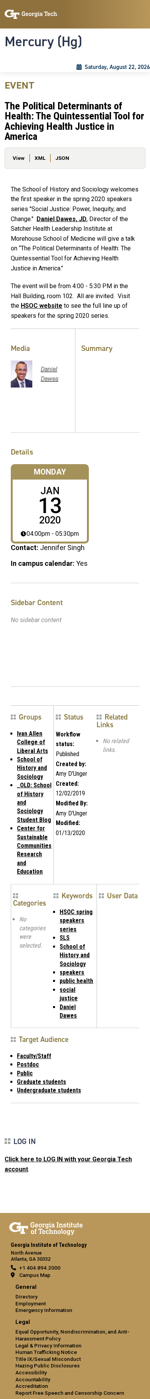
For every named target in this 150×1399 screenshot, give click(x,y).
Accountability (32, 1379)
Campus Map (34, 1275)
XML (40, 158)
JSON (62, 158)
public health (76, 981)
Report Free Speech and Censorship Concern (69, 1393)
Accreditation (31, 1386)
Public (25, 1073)
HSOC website (41, 305)
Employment (30, 1303)
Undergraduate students (49, 1090)
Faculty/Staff (34, 1056)
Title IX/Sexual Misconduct (48, 1359)
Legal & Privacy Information (48, 1345)
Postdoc (28, 1064)
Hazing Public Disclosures (47, 1365)
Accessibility (31, 1372)
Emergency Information (43, 1310)
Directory (26, 1296)
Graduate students (41, 1081)
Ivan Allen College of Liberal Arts (32, 742)
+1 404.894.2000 (39, 1268)
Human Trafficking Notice (46, 1352)
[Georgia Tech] (46, 1227)
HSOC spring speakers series (76, 920)
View (19, 158)
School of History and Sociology (32, 768)
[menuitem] (75, 1299)
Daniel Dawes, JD (62, 219)
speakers (72, 972)
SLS (65, 937)
